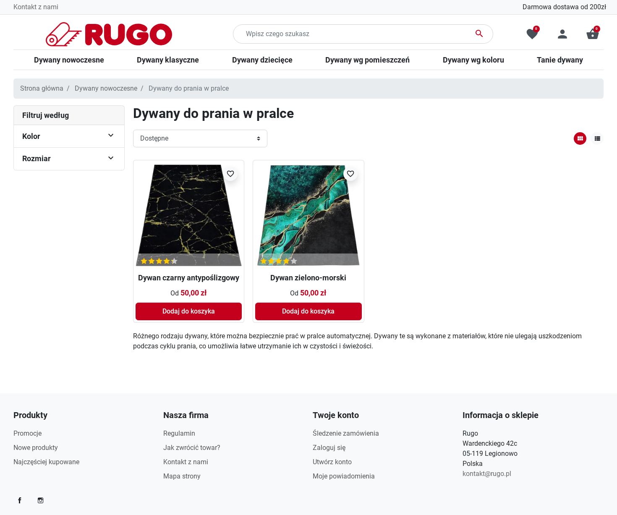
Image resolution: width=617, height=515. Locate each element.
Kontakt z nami (35, 7)
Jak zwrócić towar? (191, 448)
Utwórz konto (332, 462)
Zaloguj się (329, 448)
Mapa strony (182, 476)
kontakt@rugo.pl (487, 474)
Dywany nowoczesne (106, 88)
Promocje (27, 433)
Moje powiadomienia (344, 476)
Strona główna (41, 88)
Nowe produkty (35, 448)
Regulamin (179, 433)
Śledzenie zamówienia (346, 433)
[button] (593, 34)
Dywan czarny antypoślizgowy (188, 277)
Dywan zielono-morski (308, 277)
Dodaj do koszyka (188, 311)
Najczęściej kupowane (46, 462)
